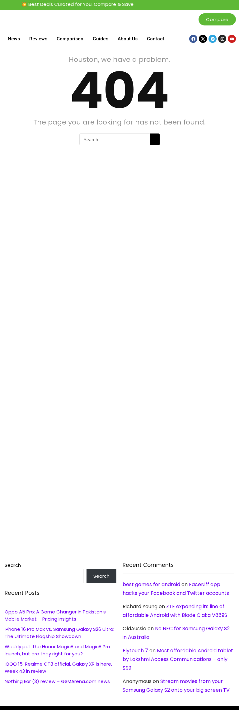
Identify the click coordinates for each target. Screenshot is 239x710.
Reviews (38, 39)
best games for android (151, 584)
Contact (155, 39)
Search (13, 565)
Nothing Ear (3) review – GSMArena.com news (57, 681)
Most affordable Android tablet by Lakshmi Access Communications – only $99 (178, 659)
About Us (128, 39)
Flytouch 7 (135, 650)
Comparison (70, 39)
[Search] (155, 139)
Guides (100, 39)
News (14, 39)
